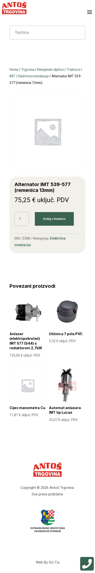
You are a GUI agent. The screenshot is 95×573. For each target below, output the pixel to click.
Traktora (73, 70)
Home (14, 70)
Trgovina (27, 70)
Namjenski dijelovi (50, 70)
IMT (12, 76)
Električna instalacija (33, 76)
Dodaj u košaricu (54, 219)
